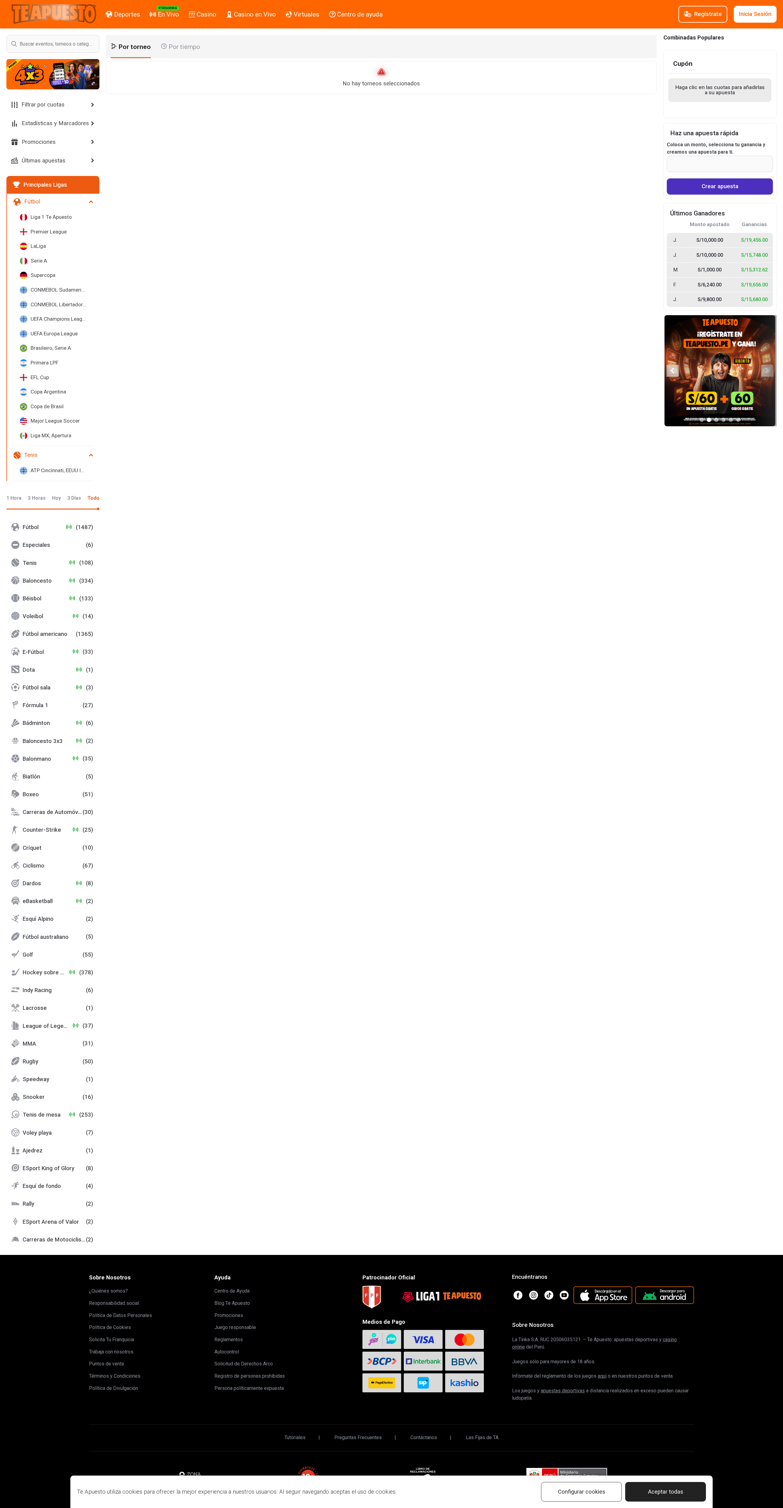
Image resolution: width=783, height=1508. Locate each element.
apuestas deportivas (563, 1391)
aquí (602, 1376)
